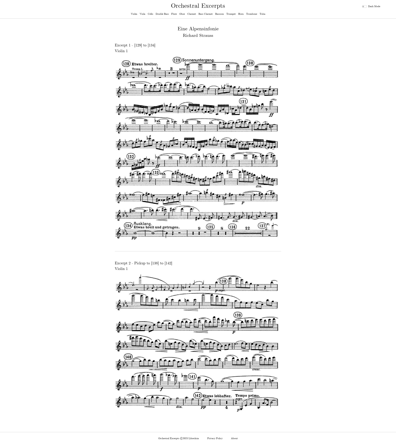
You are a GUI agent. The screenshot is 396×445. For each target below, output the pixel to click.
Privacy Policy (215, 438)
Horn (241, 14)
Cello (150, 14)
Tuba (262, 14)
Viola (142, 14)
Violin (134, 14)
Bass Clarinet (205, 14)
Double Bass (162, 14)
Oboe (182, 14)
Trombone (251, 14)
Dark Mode (374, 6)
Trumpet (231, 14)
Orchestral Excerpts (198, 6)
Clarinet (191, 14)
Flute (174, 14)
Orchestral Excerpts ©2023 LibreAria (178, 438)
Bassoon (219, 14)
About (234, 438)
